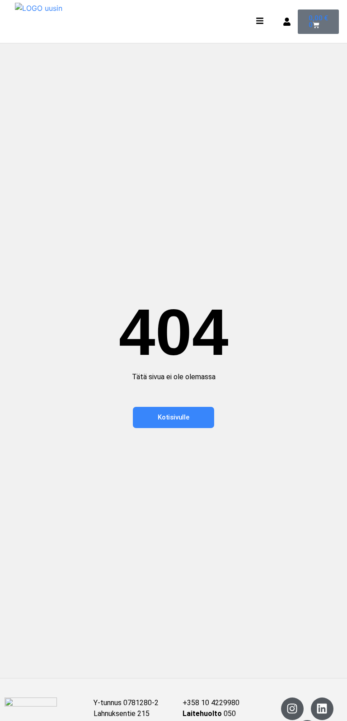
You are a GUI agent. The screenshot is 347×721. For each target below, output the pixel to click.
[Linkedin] (322, 708)
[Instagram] (292, 708)
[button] (260, 21)
